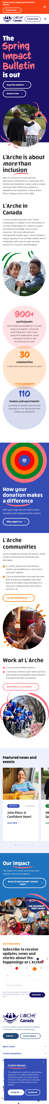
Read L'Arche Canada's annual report (23, 882)
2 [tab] (18, 845)
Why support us (14, 521)
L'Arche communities (24, 383)
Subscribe (36, 995)
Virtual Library (29, 1036)
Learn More (12, 823)
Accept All (15, 1092)
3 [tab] (20, 845)
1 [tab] (15, 845)
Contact (9, 1036)
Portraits (13, 806)
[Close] (43, 1062)
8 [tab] (33, 845)
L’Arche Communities (12, 1053)
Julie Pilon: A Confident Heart (19, 814)
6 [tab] (28, 845)
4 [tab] (23, 845)
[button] (44, 7)
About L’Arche (9, 1046)
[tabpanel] (21, 804)
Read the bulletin (15, 84)
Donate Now (32, 19)
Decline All (32, 1092)
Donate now (11, 10)
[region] (25, 1080)
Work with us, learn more (19, 686)
